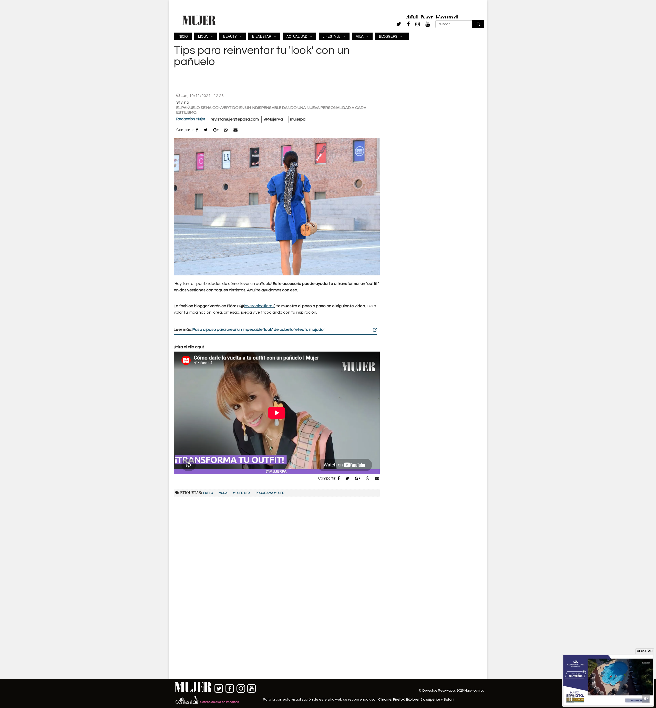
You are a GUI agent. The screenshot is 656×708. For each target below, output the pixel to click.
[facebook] (408, 24)
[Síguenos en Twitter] (218, 687)
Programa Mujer (270, 493)
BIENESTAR (261, 36)
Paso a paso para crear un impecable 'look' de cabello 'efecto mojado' (258, 329)
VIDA (360, 36)
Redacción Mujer (190, 119)
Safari (449, 699)
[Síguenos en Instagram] (240, 687)
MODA (203, 36)
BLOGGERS (388, 36)
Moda (223, 493)
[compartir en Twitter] (206, 130)
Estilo (208, 493)
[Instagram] (417, 24)
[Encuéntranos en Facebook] (229, 687)
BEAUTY (230, 36)
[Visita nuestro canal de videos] (251, 687)
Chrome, (385, 699)
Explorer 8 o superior (423, 699)
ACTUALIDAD (296, 36)
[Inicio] (199, 20)
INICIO (183, 36)
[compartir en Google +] (216, 130)
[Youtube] (427, 24)
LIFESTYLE (332, 36)
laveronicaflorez (259, 306)
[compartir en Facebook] (197, 130)
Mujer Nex (241, 493)
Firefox (398, 699)
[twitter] (398, 24)
